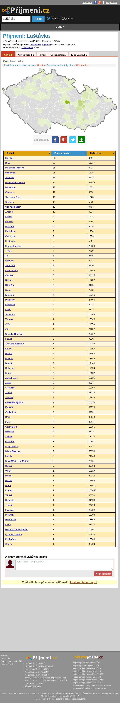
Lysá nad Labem (13, 534)
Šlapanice (10, 314)
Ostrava (9, 275)
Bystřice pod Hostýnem (16, 529)
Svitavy (8, 437)
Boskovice (10, 173)
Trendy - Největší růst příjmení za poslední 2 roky (45, 678)
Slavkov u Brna (12, 197)
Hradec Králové (13, 246)
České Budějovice (14, 402)
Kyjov (8, 524)
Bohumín (9, 500)
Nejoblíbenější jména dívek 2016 (87, 671)
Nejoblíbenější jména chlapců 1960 (88, 674)
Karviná (9, 407)
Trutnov (9, 319)
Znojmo (9, 212)
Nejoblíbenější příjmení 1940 (37, 675)
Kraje (12, 61)
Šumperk (9, 177)
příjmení (56, 18)
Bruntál (8, 363)
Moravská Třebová (14, 168)
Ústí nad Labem (13, 207)
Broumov (9, 515)
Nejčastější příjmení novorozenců (39, 666)
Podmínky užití (7, 664)
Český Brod (11, 427)
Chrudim (9, 202)
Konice (8, 216)
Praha (20, 61)
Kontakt (4, 655)
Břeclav (9, 280)
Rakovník (10, 368)
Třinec (8, 251)
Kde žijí (8, 54)
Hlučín (8, 476)
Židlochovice (11, 378)
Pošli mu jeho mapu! (83, 582)
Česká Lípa (11, 412)
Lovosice (9, 510)
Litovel (8, 339)
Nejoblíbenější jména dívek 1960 (87, 677)
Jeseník (9, 397)
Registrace (111, 2)
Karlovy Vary (11, 270)
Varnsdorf (10, 265)
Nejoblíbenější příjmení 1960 (37, 672)
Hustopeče (10, 241)
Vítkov (8, 471)
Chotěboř (10, 441)
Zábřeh (8, 495)
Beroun (8, 466)
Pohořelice (10, 519)
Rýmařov (9, 285)
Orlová (8, 544)
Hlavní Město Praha (15, 182)
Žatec (8, 383)
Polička (8, 480)
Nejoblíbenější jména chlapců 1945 (88, 680)
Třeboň (8, 505)
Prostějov (10, 300)
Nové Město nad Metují (16, 461)
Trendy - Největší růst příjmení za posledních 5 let (46, 680)
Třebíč (8, 392)
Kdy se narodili (26, 55)
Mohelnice (10, 187)
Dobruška (10, 304)
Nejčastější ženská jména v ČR (86, 666)
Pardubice (10, 231)
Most (7, 422)
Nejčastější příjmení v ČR (35, 663)
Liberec (9, 490)
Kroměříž (9, 295)
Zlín (7, 329)
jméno (68, 18)
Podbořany (10, 539)
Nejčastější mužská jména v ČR (86, 663)
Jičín (7, 324)
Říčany (8, 353)
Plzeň (8, 485)
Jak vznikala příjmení (34, 683)
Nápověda (5, 658)
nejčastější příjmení (40, 44)
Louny (8, 349)
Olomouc (9, 192)
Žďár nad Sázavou (14, 344)
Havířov (9, 358)
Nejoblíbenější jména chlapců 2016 (88, 668)
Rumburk (9, 226)
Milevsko (9, 432)
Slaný (8, 290)
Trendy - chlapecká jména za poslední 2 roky (92, 685)
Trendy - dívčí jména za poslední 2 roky (89, 688)
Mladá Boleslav (12, 451)
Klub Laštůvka (79, 55)
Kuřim (8, 309)
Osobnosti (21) (58, 55)
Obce (6, 61)
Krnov (8, 373)
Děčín (8, 417)
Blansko (9, 221)
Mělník (8, 456)
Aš (6, 256)
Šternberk (10, 388)
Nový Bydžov (11, 446)
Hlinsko (8, 158)
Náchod (9, 261)
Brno (7, 163)
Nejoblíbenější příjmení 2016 (37, 669)
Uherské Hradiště (13, 334)
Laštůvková (27, 47)
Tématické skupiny (33, 686)
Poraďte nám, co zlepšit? (11, 661)
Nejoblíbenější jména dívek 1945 (87, 683)
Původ (42, 55)
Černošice (10, 236)
